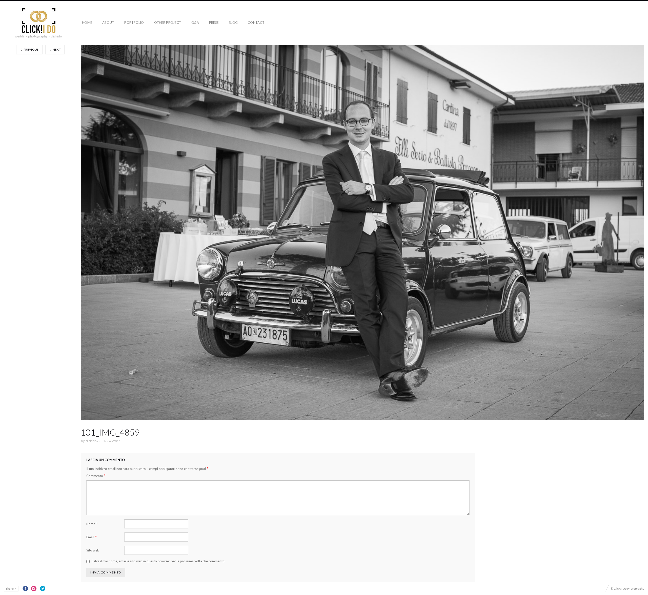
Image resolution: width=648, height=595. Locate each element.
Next (56, 49)
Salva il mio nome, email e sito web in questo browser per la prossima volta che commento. (158, 561)
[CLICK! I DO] (38, 20)
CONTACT (256, 22)
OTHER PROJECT (167, 22)
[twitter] (42, 588)
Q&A (195, 22)
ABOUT (108, 22)
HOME (87, 22)
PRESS (214, 22)
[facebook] (25, 588)
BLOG (233, 22)
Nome (92, 524)
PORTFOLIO (134, 22)
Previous (31, 49)
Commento (96, 476)
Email (91, 537)
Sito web (92, 550)
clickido (91, 441)
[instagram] (34, 588)
